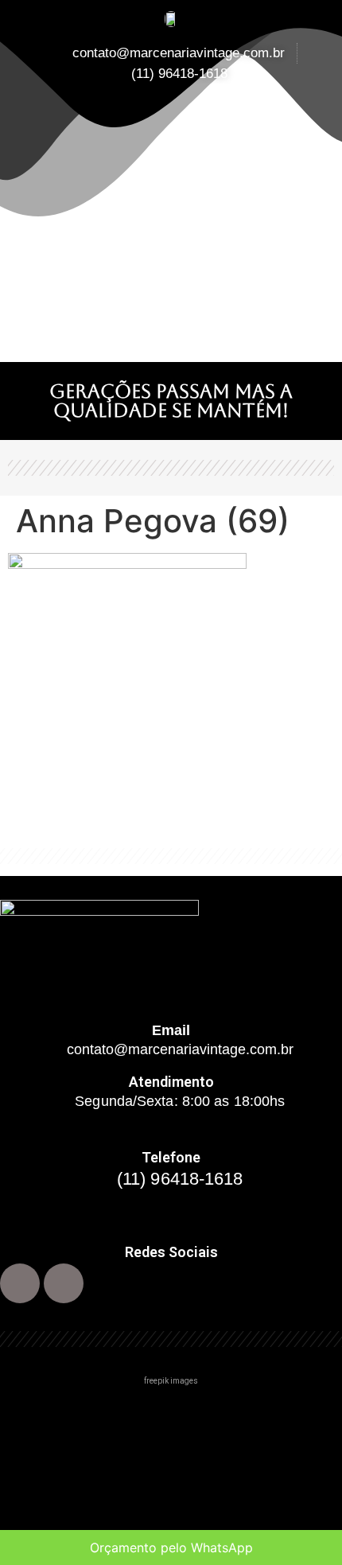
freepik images (171, 1380)
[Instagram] (64, 1283)
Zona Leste (44, 1514)
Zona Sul (36, 1481)
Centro (30, 1414)
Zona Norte (44, 1447)
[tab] (171, 1414)
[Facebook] (20, 1283)
